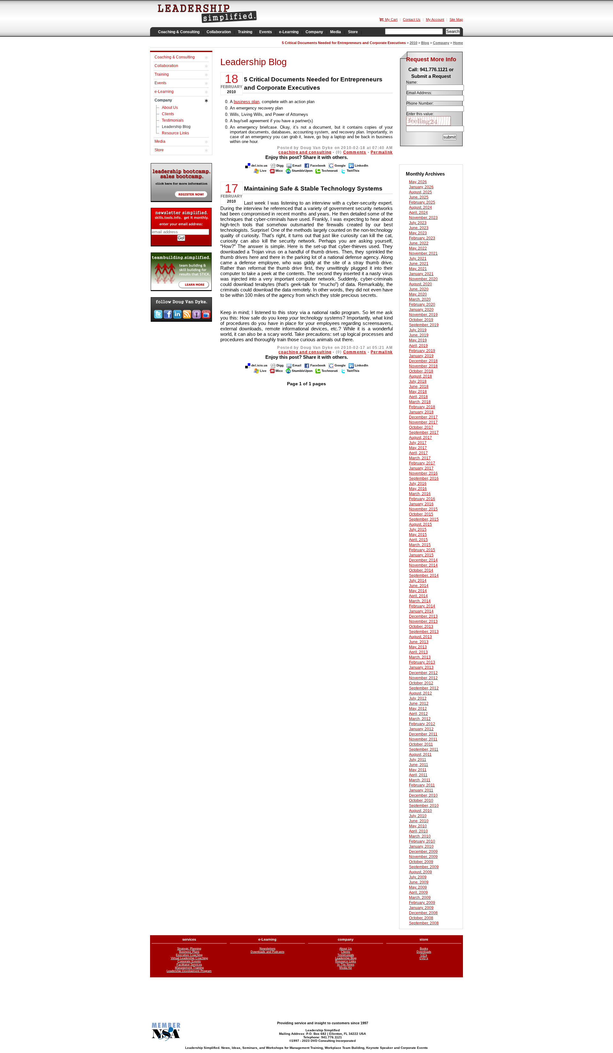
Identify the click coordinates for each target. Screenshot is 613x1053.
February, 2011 (422, 785)
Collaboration (166, 66)
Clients (168, 114)
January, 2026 (421, 187)
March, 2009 (420, 897)
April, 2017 (418, 453)
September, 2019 (424, 325)
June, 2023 (418, 228)
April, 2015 (418, 540)
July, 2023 (418, 223)
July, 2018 (418, 381)
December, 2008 (423, 913)
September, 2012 (424, 688)
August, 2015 (420, 524)
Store (159, 150)
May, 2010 (418, 826)
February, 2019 (422, 351)
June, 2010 (418, 821)
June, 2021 (418, 263)
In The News (345, 964)
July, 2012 (418, 698)
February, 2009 (422, 902)
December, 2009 (423, 851)
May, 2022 (418, 248)
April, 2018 (418, 397)
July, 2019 (418, 330)
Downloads (424, 951)
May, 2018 (418, 391)
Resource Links (175, 133)
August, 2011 (420, 754)
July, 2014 (418, 580)
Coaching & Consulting (175, 57)
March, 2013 (420, 657)
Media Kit (345, 967)
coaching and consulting (304, 152)
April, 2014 (418, 596)
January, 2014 (421, 611)
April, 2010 (418, 831)
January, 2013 (421, 667)
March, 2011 (419, 780)
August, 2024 (420, 207)
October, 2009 (421, 862)
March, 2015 (420, 545)
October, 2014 (421, 570)
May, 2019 (418, 340)
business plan (246, 101)
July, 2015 (418, 529)
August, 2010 (420, 811)
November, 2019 (423, 314)
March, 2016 (420, 494)
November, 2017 (423, 422)
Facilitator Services (189, 964)
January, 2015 (421, 555)
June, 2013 (418, 642)
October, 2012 (421, 683)
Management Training (189, 967)
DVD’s (424, 958)
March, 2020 (420, 299)
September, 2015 (424, 519)
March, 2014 (420, 601)
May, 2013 (418, 647)
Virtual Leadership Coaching (189, 958)
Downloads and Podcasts (267, 951)
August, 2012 (420, 693)
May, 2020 (418, 294)
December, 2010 (423, 795)
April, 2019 (418, 345)
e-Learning (164, 91)
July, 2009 (418, 877)
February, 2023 (422, 238)
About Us (170, 107)
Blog (425, 43)
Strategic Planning (189, 948)
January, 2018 (421, 412)
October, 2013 (421, 626)
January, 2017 (421, 468)
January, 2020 (421, 309)
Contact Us (411, 19)
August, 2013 (420, 637)
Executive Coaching (189, 955)
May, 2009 (418, 887)
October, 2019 (421, 320)
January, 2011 (421, 790)
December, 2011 (423, 734)
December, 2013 (423, 616)
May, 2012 (418, 708)
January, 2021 (421, 274)
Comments (355, 152)
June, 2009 (418, 882)
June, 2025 (418, 197)
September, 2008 (424, 923)
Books (424, 948)
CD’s (423, 955)
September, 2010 (424, 805)
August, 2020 (420, 284)
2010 (413, 43)
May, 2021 (418, 269)
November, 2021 (423, 253)
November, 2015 (423, 509)
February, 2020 (422, 304)
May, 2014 (418, 591)
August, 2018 (420, 376)
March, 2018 (420, 402)
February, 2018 (422, 407)
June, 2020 (418, 289)
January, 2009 (421, 908)
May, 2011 (418, 770)
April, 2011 (418, 775)
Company (441, 43)
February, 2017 (422, 463)
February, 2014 (422, 606)
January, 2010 (421, 846)
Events (160, 83)
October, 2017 (421, 427)
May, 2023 (418, 233)
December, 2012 (423, 673)
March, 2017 (420, 458)
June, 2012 (418, 703)
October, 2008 (421, 918)
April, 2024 (418, 212)
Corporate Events (189, 961)
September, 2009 (424, 867)
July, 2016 (418, 483)
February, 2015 (422, 550)
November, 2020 (423, 279)
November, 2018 (423, 366)
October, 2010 (421, 800)
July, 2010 (418, 816)
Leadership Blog (176, 126)
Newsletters (268, 948)
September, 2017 (424, 432)
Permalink (382, 152)
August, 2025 (420, 192)
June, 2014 (418, 585)
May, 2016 (418, 488)
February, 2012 (422, 724)
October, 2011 (421, 744)
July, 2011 (417, 759)
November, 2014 (423, 565)
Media (160, 141)
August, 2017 (420, 437)
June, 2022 (418, 243)
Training (162, 74)
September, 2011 (423, 749)
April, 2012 (418, 713)
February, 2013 (422, 662)
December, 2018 (423, 361)
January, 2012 (421, 729)
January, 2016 (421, 504)
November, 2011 (423, 739)
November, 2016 (423, 473)
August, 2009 (420, 872)
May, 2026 (418, 182)
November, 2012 (423, 678)
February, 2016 (422, 499)
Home (458, 43)
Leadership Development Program (189, 971)
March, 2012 (420, 719)
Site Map (456, 19)
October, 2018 (421, 371)
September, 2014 (424, 575)
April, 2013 (418, 652)
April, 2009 (418, 892)
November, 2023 (423, 217)
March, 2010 (420, 836)
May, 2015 (418, 534)
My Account (435, 19)
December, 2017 (423, 417)
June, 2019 (418, 335)
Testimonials (173, 120)
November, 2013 (423, 621)
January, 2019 (421, 356)
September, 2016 (424, 478)
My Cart (390, 19)
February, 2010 (422, 841)
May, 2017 (418, 448)
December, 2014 (423, 560)
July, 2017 (418, 442)
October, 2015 (421, 514)
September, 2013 (424, 631)
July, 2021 (418, 258)
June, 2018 (418, 386)
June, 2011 (418, 765)
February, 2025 (422, 202)
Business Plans (189, 951)
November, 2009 (423, 856)
